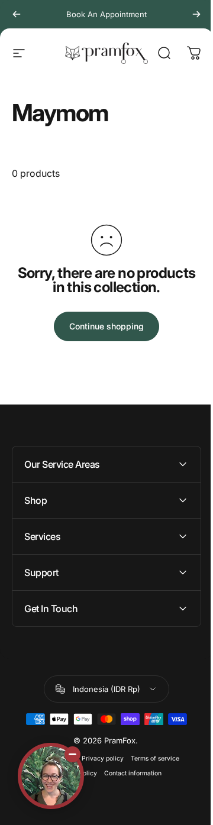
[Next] (196, 14)
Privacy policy (98, 758)
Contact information (128, 773)
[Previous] (17, 14)
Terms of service (150, 758)
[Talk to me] (51, 776)
